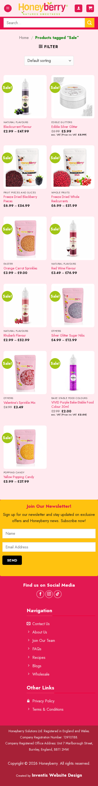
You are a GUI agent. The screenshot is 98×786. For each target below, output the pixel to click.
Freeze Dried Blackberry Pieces (20, 199)
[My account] (78, 8)
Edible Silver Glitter (64, 127)
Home (24, 37)
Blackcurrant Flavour (18, 127)
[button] (8, 8)
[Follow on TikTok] (58, 594)
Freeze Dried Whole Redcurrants (65, 199)
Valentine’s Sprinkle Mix (19, 403)
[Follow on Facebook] (40, 594)
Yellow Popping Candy (19, 477)
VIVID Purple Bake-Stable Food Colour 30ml (72, 404)
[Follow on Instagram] (49, 594)
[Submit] (89, 22)
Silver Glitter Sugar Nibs (67, 335)
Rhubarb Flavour (15, 335)
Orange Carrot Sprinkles (20, 268)
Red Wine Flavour (63, 268)
